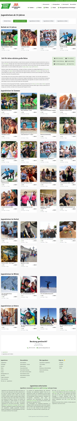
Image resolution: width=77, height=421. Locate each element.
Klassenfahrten (23, 362)
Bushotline (3, 375)
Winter (44, 83)
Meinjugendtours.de (5, 373)
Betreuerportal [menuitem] (66, 4)
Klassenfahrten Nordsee (25, 375)
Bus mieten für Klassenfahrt (25, 371)
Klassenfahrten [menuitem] (73, 4)
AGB (40, 366)
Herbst (33, 83)
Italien (27, 66)
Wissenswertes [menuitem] (46, 4)
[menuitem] (31, 7)
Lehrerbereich (23, 377)
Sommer (2, 366)
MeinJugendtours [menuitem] (56, 4)
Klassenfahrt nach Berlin (32, 400)
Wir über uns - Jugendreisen (6, 381)
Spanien (61, 393)
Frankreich (36, 66)
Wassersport (46, 69)
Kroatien (24, 66)
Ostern (38, 83)
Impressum (41, 371)
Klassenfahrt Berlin (24, 368)
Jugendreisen (5, 352)
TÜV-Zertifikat (42, 364)
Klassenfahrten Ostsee (24, 373)
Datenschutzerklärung (43, 369)
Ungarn (30, 66)
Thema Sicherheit (4, 379)
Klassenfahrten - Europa (25, 364)
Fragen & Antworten (5, 377)
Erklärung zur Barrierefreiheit (45, 368)
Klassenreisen (23, 366)
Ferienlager (6, 63)
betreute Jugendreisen (8, 405)
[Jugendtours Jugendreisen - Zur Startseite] (6, 6)
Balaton (10, 70)
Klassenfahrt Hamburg (24, 369)
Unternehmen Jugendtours (44, 362)
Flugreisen (21, 405)
